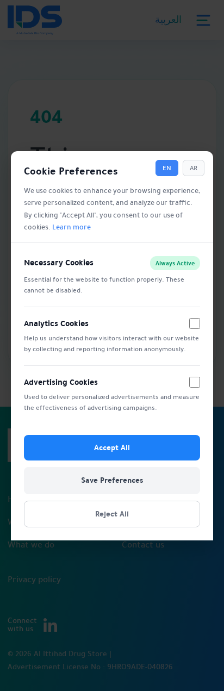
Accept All (112, 447)
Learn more (71, 227)
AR (193, 168)
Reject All (112, 513)
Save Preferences (112, 480)
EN (167, 168)
